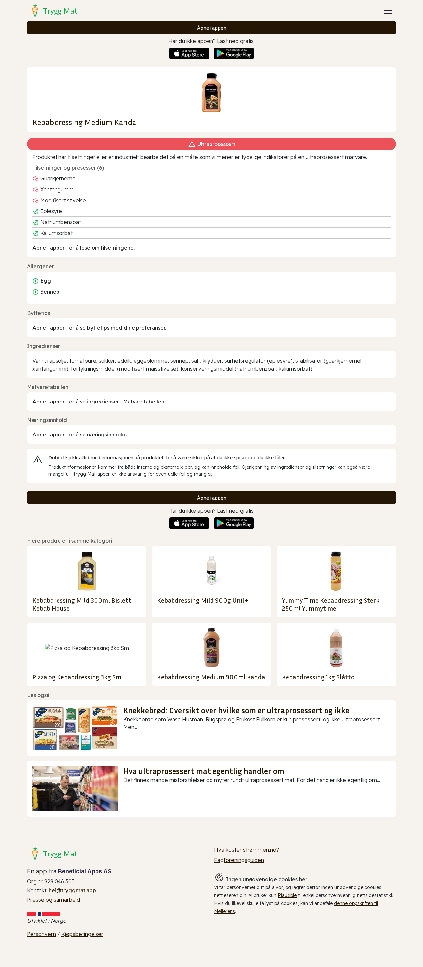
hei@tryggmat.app (72, 890)
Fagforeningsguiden (239, 860)
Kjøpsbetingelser (82, 934)
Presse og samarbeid (53, 899)
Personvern (41, 934)
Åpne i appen (211, 27)
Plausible (287, 895)
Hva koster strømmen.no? (246, 849)
